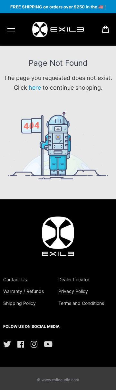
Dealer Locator (73, 279)
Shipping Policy (19, 303)
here (35, 87)
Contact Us (15, 279)
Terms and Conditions (81, 303)
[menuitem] (105, 29)
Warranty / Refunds (23, 291)
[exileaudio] (58, 29)
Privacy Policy (73, 291)
